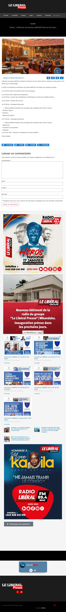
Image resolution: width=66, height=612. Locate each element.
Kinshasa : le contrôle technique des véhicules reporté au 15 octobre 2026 (20, 429)
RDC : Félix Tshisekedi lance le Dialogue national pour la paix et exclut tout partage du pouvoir (20, 438)
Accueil (6, 15)
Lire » (12, 432)
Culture (23, 15)
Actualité (14, 15)
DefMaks (43, 608)
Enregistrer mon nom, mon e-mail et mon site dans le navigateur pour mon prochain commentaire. (33, 200)
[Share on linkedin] (57, 78)
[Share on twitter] (53, 78)
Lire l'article (7, 363)
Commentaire (6, 160)
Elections (48, 15)
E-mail (4, 187)
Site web (4, 194)
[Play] (31, 570)
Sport (31, 15)
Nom (4, 181)
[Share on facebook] (48, 78)
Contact (39, 15)
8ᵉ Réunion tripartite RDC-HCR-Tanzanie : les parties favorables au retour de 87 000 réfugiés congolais (50, 430)
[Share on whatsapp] (62, 78)
